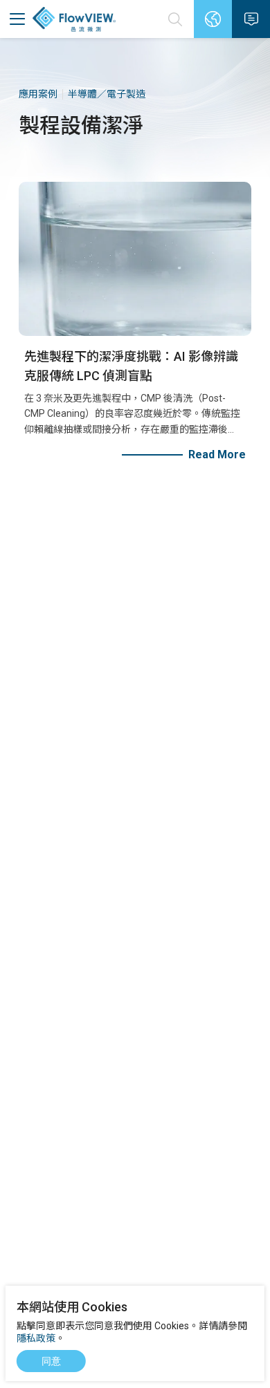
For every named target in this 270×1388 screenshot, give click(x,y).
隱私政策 (36, 1338)
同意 (51, 1361)
